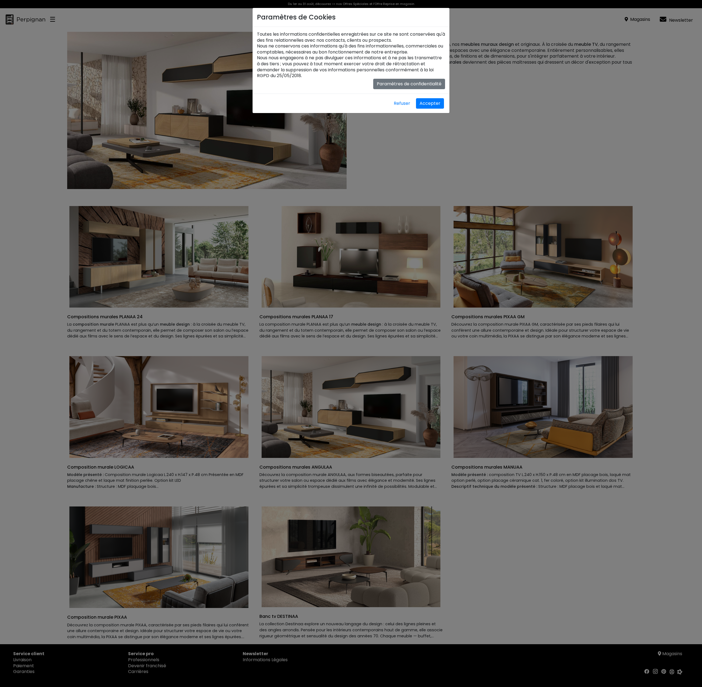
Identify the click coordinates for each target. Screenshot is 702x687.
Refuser (402, 103)
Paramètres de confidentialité (409, 84)
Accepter (430, 103)
